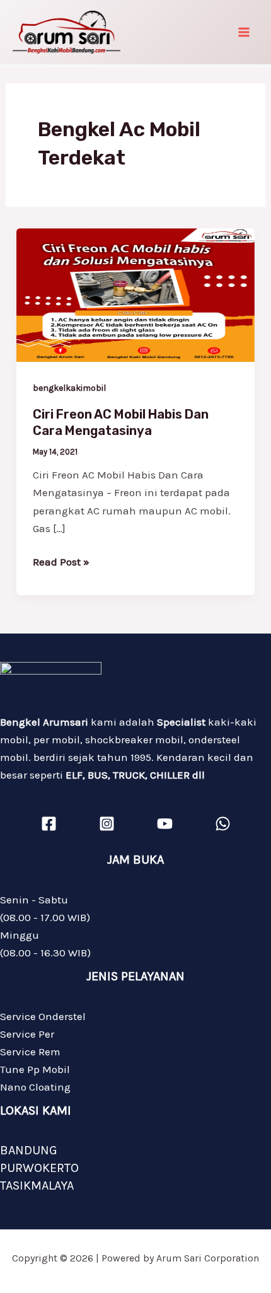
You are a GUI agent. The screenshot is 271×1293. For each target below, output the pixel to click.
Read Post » (61, 560)
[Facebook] (49, 824)
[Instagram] (107, 824)
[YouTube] (165, 824)
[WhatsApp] (223, 824)
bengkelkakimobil (69, 388)
